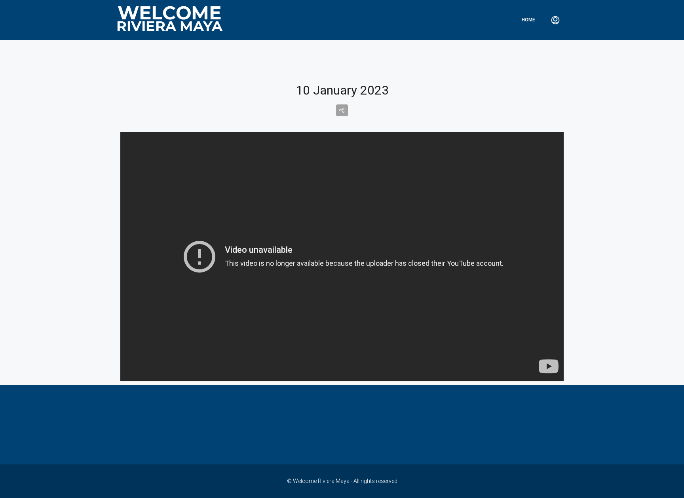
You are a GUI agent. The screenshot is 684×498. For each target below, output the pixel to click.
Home (528, 20)
